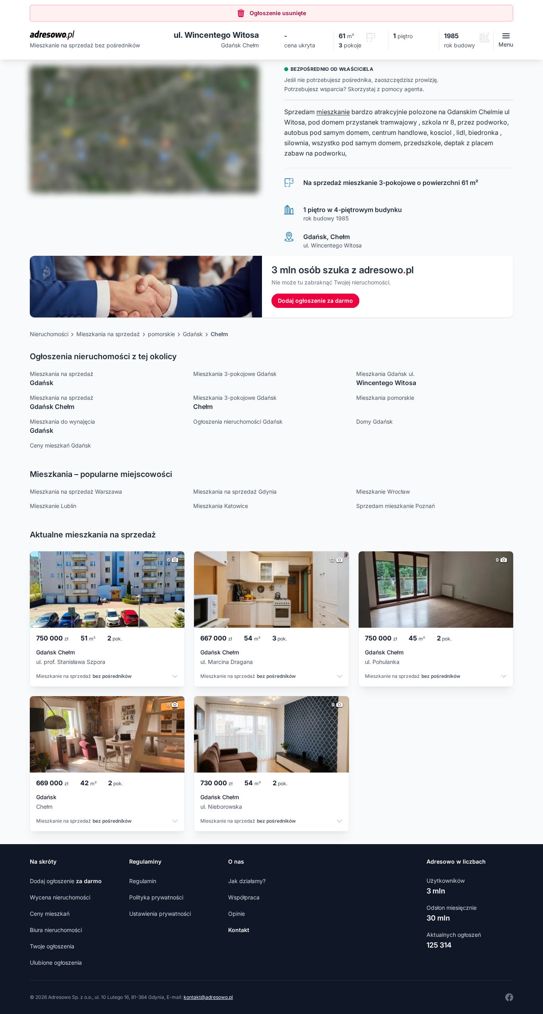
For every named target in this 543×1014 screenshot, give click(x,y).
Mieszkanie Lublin (53, 505)
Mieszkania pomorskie (385, 397)
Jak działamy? (247, 881)
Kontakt (238, 929)
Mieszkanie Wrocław (383, 491)
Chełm (219, 334)
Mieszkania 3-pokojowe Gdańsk (235, 373)
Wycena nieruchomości (60, 897)
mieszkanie (333, 112)
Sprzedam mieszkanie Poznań (395, 505)
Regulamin (142, 881)
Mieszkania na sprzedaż (108, 334)
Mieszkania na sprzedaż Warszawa (76, 491)
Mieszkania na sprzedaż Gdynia (235, 491)
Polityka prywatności (156, 897)
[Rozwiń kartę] (175, 677)
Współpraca (244, 897)
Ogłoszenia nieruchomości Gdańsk (238, 421)
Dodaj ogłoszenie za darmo (315, 300)
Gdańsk (193, 334)
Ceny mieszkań (50, 913)
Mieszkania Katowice (220, 505)
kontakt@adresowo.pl (208, 997)
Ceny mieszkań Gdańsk (60, 445)
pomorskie (161, 334)
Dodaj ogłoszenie (66, 881)
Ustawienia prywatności (160, 913)
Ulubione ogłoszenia (56, 962)
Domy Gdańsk (374, 421)
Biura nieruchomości (56, 929)
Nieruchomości (49, 334)
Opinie (236, 913)
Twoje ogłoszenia (52, 946)
